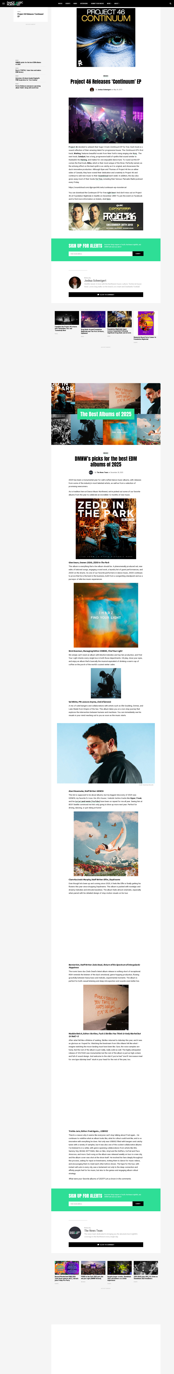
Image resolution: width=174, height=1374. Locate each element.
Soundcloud (103, 176)
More (109, 3)
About (116, 3)
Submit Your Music (97, 3)
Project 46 (73, 147)
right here (111, 192)
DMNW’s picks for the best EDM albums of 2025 (28, 63)
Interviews (84, 3)
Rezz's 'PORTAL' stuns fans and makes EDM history (28, 71)
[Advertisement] (30, 39)
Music (60, 3)
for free (99, 179)
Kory (135, 153)
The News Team (102, 472)
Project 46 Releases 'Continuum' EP (31, 15)
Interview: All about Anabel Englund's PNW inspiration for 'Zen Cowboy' (28, 79)
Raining (84, 160)
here (109, 199)
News (75, 3)
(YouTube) (87, 801)
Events (68, 3)
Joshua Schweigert (104, 90)
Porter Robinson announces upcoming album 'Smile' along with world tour (28, 87)
